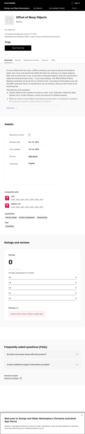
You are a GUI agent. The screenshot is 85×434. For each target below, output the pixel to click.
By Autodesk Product (57, 8)
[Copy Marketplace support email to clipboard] (21, 378)
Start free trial (18, 48)
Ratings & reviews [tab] (31, 60)
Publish (74, 8)
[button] (42, 354)
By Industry (38, 8)
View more (10, 108)
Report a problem (11, 378)
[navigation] (42, 8)
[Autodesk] (10, 3)
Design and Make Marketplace (17, 8)
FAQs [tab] (53, 60)
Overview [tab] (8, 60)
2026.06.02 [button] (33, 156)
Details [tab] (18, 60)
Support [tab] (45, 60)
